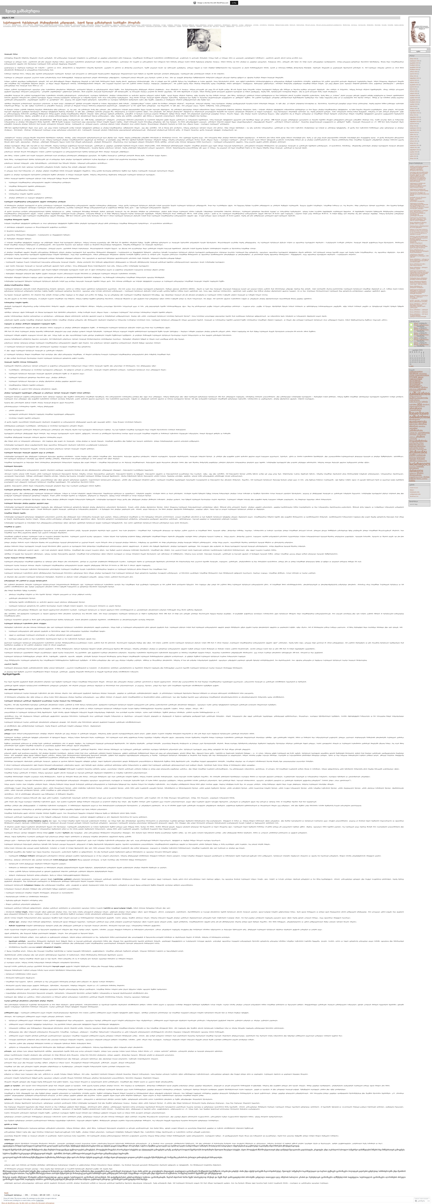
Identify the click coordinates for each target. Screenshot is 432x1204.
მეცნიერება (271, 25)
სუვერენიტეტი (141, 26)
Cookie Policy (40, 1200)
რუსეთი (412, 459)
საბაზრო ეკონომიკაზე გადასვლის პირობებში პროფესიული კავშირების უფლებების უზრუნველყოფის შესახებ (419, 168)
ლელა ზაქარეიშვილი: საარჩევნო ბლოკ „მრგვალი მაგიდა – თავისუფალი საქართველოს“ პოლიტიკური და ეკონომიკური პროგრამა (419, 213)
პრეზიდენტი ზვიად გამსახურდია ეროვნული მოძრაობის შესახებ (418, 279)
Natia (416, 338)
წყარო (6, 1193)
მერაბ (421, 443)
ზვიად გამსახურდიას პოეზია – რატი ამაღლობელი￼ (418, 264)
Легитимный (414, 384)
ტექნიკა (165, 26)
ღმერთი (426, 477)
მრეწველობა (346, 25)
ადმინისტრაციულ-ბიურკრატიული (53, 25)
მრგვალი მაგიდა (310, 25)
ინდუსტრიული (226, 25)
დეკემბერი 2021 (414, 84)
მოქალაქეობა (300, 25)
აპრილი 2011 (413, 141)
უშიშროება (192, 26)
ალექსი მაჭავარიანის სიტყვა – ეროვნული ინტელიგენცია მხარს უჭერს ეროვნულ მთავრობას (419, 246)
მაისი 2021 (413, 89)
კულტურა (255, 25)
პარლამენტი (413, 448)
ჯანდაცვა (222, 26)
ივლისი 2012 (413, 132)
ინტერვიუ (413, 426)
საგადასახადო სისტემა (9, 26)
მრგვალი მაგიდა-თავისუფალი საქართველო (329, 25)
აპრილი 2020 (413, 91)
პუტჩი (412, 455)
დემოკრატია (414, 400)
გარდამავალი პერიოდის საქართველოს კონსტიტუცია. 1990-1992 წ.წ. (419, 256)
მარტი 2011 (413, 143)
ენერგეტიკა (177, 25)
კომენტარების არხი (415, 494)
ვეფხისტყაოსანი (415, 410)
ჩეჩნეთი (412, 478)
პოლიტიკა (354, 25)
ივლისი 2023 (413, 73)
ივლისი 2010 (413, 154)
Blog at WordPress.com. (10, 1203)
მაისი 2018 (413, 106)
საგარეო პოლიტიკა (22, 26)
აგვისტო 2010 (414, 151)
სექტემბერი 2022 (414, 78)
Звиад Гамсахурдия (416, 378)
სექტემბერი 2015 (414, 117)
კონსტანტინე (421, 434)
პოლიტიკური (362, 25)
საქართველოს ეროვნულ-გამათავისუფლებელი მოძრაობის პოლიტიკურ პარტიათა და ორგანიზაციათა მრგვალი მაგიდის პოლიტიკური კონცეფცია (419, 206)
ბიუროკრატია (90, 25)
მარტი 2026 (413, 58)
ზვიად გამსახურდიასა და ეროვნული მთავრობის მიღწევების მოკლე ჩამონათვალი (419, 251)
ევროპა (425, 402)
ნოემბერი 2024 (414, 69)
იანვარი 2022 (413, 82)
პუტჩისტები (421, 455)
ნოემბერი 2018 (414, 102)
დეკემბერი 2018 (414, 99)
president (423, 373)
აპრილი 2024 (413, 71)
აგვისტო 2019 (414, 97)
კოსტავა (412, 437)
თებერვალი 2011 (414, 145)
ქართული (412, 473)
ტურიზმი (179, 26)
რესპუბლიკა (420, 457)
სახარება (412, 466)
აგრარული (30, 25)
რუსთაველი (422, 461)
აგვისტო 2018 (414, 104)
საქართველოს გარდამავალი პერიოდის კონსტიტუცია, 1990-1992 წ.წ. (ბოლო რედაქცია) (418, 219)
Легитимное (415, 381)
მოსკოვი (421, 444)
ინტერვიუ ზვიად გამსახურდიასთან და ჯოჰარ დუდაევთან (419, 226)
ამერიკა (424, 387)
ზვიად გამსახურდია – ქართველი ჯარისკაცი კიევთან (419, 268)
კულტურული (263, 25)
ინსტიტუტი (234, 25)
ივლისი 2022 (413, 80)
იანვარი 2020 (413, 93)
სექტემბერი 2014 (414, 121)
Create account (414, 487)
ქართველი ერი (207, 26)
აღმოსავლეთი (68, 25)
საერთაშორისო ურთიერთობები (48, 26)
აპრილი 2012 (413, 136)
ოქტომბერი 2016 (414, 112)
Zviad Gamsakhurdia (419, 375)
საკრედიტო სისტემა (64, 26)
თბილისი (413, 424)
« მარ (411, 366)
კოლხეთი (412, 434)
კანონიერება (416, 430)
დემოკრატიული (415, 402)
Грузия (413, 377)
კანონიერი (413, 433)
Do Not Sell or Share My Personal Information (37, 1203)
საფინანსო (98, 26)
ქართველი (416, 470)
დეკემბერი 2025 (414, 63)
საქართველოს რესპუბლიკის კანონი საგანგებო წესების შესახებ (419, 190)
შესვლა (412, 490)
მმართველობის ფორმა (281, 25)
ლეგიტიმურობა (418, 441)
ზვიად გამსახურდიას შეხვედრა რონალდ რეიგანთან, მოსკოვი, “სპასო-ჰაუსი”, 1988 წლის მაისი (418, 283)
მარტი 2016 (413, 115)
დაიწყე (234, 3)
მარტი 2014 (413, 125)
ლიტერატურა (414, 443)
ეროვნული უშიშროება (188, 25)
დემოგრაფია (156, 25)
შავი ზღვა (216, 26)
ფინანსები (199, 26)
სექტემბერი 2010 (414, 149)
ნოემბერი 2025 (414, 65)
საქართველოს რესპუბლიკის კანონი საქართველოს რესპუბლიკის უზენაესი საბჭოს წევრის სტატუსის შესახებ (418, 185)
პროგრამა (377, 25)
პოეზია (421, 448)
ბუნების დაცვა (99, 25)
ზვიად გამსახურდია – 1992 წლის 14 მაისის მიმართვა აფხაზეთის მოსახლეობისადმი (419, 315)
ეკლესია (163, 25)
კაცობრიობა (424, 433)
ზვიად (414, 413)
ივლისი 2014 (413, 123)
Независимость (415, 385)
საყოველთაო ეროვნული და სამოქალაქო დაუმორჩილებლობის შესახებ (419, 194)
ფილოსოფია (414, 468)
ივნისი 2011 (413, 138)
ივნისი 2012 (413, 134)
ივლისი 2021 (413, 86)
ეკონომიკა (170, 25)
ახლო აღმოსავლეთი (79, 25)
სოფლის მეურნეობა (124, 26)
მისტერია (413, 444)
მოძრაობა (413, 446)
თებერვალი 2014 (414, 128)
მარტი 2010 (413, 158)
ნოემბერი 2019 (414, 95)
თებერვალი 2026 (414, 60)
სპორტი (133, 26)
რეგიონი (384, 25)
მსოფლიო (421, 446)
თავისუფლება (418, 421)
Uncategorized (16, 25)
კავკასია (241, 25)
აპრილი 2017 (413, 108)
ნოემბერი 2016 (414, 110)
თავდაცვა (210, 25)
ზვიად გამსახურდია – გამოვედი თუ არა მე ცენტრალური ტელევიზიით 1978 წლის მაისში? (419, 260)
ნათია (416, 323)
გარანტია (123, 25)
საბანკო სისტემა (399, 25)
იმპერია (422, 424)
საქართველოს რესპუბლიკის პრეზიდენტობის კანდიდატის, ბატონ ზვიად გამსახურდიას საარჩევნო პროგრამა (71, 22)
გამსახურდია (108, 25)
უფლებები (185, 26)
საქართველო (105, 26)
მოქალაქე (292, 25)
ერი (419, 404)
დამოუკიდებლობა (146, 25)
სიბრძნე (420, 466)
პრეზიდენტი (370, 25)
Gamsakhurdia (416, 371)
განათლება (116, 25)
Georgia (413, 373)
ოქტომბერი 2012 (414, 130)
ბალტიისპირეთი (415, 390)
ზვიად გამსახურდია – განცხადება (419, 309)
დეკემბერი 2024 (414, 67)
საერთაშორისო (34, 26)
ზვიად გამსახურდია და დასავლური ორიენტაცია (416, 287)
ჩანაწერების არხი (414, 492)
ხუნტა (412, 480)
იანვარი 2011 (413, 147)
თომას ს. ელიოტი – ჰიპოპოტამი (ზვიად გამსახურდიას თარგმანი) (419, 301)
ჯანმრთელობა (230, 26)
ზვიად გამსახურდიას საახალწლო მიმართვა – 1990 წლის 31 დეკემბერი (419, 297)
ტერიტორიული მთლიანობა (153, 26)
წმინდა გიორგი (421, 478)
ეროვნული (415, 408)
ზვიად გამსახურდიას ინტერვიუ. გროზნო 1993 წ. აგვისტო (418, 223)
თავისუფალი (217, 25)
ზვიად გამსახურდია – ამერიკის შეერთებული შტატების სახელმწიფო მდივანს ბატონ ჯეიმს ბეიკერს (418, 305)
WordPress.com (414, 496)
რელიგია (412, 457)
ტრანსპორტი (171, 26)
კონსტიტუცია (248, 25)
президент (415, 387)
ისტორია (422, 426)
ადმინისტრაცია (39, 25)
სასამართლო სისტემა (87, 26)
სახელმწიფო (114, 26)
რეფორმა (390, 25)
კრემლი (420, 436)
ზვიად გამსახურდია (23, 11)
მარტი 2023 (413, 76)
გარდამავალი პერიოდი (133, 25)
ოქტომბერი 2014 (414, 119)
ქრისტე (420, 473)
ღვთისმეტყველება (416, 477)
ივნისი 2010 (413, 156)
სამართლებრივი (75, 26)
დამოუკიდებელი (415, 396)
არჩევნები (413, 389)
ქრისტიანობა (415, 475)
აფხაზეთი (421, 389)
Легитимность (416, 382)
